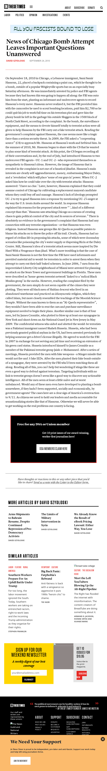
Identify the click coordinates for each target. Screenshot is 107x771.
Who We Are (40, 722)
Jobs (84, 722)
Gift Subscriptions (73, 728)
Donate (91, 8)
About (68, 8)
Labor (7, 15)
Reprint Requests (86, 729)
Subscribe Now (82, 675)
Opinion (33, 15)
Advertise (55, 732)
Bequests (55, 729)
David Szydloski (15, 60)
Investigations (50, 15)
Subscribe (79, 8)
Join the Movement (20, 760)
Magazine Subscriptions (73, 723)
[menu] (31, 7)
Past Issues (40, 725)
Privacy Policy (38, 728)
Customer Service (71, 733)
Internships (87, 725)
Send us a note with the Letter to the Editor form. (61, 482)
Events (66, 15)
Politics (20, 15)
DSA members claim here (53, 448)
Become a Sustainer (55, 726)
